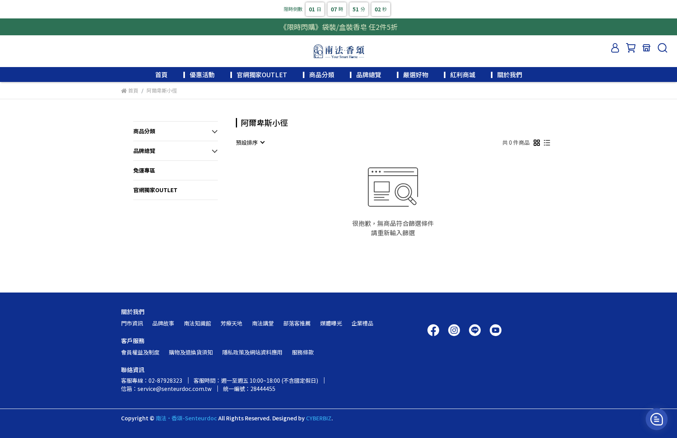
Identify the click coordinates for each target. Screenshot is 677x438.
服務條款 (303, 352)
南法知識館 (197, 323)
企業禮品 (362, 323)
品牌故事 (163, 323)
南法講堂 (263, 323)
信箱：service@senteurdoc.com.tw (166, 389)
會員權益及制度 (140, 352)
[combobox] (250, 142)
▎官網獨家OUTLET (258, 74)
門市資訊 (132, 323)
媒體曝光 (331, 323)
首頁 (161, 74)
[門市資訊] (646, 48)
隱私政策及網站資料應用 (252, 352)
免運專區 (144, 170)
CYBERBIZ (318, 418)
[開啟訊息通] (657, 419)
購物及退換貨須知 (191, 352)
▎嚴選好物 (412, 74)
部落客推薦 (297, 323)
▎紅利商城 (459, 74)
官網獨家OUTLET (155, 190)
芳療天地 (232, 323)
